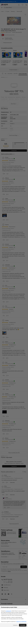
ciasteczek (8, 611)
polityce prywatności (21, 621)
